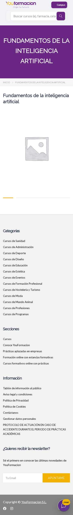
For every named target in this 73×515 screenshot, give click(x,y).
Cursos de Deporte (14, 253)
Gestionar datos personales (19, 418)
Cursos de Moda (13, 295)
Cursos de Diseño (13, 259)
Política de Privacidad (16, 400)
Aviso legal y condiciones (17, 394)
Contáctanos (10, 412)
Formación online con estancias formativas (28, 357)
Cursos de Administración (18, 247)
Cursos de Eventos (14, 277)
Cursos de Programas (16, 314)
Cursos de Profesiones (16, 308)
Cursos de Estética (14, 271)
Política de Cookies (14, 406)
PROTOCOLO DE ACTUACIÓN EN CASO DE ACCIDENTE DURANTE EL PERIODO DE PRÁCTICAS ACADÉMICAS (34, 429)
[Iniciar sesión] (59, 5)
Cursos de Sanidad (14, 241)
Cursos (7, 339)
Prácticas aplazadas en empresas (22, 351)
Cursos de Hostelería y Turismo (21, 289)
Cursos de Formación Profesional (22, 283)
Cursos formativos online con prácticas (26, 363)
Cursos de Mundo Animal (18, 302)
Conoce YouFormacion (16, 345)
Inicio (6, 82)
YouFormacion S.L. (33, 502)
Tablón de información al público (22, 388)
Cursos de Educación (15, 265)
